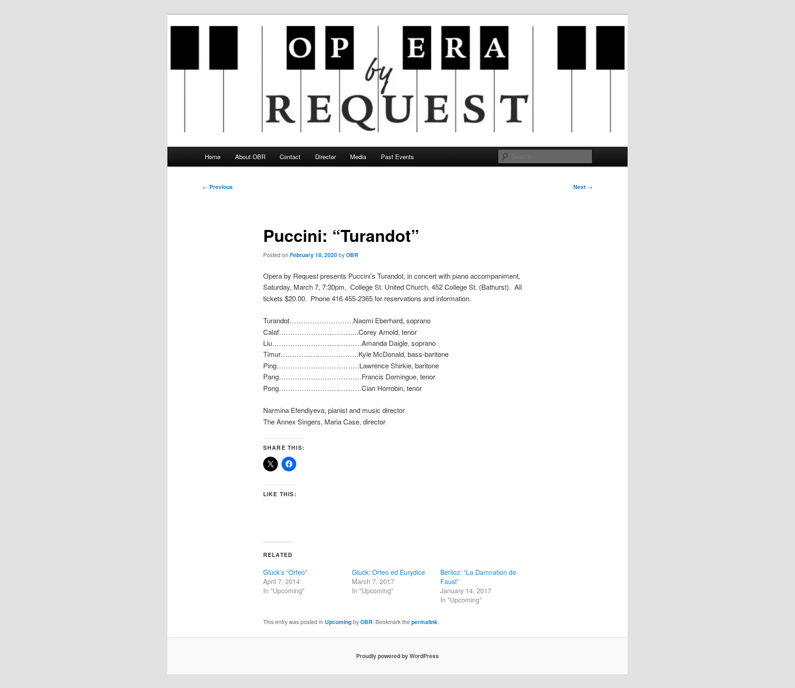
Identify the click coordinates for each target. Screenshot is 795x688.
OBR (352, 255)
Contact (290, 156)
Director (325, 156)
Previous (217, 187)
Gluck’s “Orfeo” (285, 572)
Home (212, 156)
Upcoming (338, 622)
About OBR (250, 156)
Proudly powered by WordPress (397, 656)
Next (583, 187)
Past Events (397, 156)
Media (358, 156)
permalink (424, 622)
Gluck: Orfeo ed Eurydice (388, 572)
